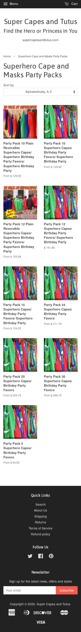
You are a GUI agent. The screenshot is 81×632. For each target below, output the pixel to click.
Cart (74, 3)
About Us (40, 510)
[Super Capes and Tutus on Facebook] (40, 556)
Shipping (40, 516)
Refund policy (40, 534)
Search (41, 504)
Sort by (8, 85)
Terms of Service (40, 528)
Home (7, 56)
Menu (13, 3)
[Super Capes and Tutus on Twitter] (30, 556)
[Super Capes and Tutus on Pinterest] (51, 556)
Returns (40, 522)
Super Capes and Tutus (40, 25)
